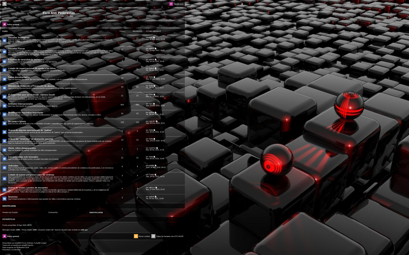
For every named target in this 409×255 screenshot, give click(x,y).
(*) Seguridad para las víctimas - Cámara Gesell (31, 95)
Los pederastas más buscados (23, 157)
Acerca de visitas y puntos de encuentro (28, 187)
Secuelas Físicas (16, 48)
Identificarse (9, 206)
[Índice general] (22, 14)
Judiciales (13, 165)
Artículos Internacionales (20, 104)
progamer (10, 247)
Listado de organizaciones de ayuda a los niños (32, 68)
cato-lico (152, 121)
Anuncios (13, 197)
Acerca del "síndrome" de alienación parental (30, 139)
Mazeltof (22, 247)
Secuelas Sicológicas (18, 37)
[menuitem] (6, 4)
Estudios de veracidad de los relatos (26, 59)
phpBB (17, 243)
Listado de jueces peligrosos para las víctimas (31, 175)
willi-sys (152, 187)
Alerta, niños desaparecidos (22, 148)
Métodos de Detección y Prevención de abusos (31, 86)
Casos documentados (19, 77)
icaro (151, 37)
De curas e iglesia (17, 121)
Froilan (151, 174)
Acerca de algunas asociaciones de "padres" (30, 130)
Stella (151, 77)
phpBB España (27, 245)
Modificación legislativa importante (25, 112)
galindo (151, 48)
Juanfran (152, 148)
